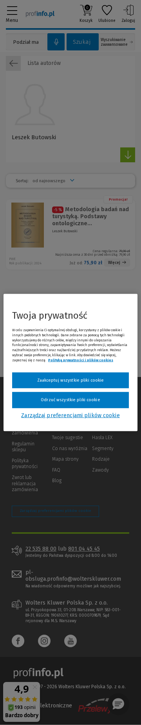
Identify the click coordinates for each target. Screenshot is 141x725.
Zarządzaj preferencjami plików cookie (70, 415)
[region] (70, 362)
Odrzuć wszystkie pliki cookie (70, 399)
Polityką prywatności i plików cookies (80, 360)
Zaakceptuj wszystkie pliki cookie (70, 379)
